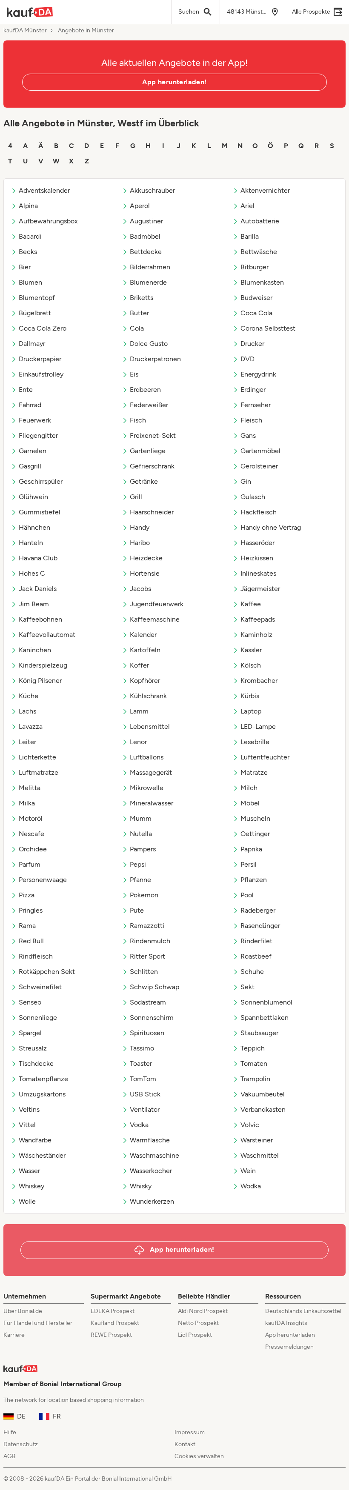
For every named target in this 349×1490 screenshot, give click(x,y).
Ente (26, 389)
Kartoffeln (145, 650)
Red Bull (31, 941)
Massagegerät (151, 772)
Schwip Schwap (154, 987)
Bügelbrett (35, 313)
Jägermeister (260, 589)
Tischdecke (36, 1063)
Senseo (30, 1002)
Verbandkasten (263, 1109)
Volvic (249, 1125)
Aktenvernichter (265, 190)
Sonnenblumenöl (266, 1002)
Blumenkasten (262, 282)
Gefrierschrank (152, 466)
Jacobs (140, 589)
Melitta (29, 788)
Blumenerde (148, 282)
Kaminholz (256, 635)
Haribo (140, 543)
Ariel (247, 206)
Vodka (139, 1125)
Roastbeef (256, 956)
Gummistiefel (39, 512)
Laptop (250, 711)
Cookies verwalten (199, 1456)
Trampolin (255, 1079)
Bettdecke (146, 252)
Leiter (27, 742)
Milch (248, 788)
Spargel (30, 1033)
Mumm (141, 818)
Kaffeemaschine (155, 619)
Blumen (30, 282)
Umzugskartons (42, 1094)
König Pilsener (40, 680)
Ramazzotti (147, 926)
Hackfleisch (258, 512)
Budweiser (256, 298)
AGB (9, 1456)
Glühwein (33, 497)
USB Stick (145, 1094)
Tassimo (142, 1048)
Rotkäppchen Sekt (47, 972)
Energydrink (258, 374)
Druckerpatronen (155, 359)
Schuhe (252, 972)
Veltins (29, 1109)
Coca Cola (256, 313)
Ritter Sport (147, 956)
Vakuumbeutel (262, 1094)
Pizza (26, 895)
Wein (248, 1171)
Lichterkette (37, 757)
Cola (137, 328)
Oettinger (255, 834)
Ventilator (145, 1109)
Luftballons (146, 757)
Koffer (139, 665)
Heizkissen (256, 558)
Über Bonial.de (22, 1311)
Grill (136, 497)
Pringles (31, 910)
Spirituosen (147, 1033)
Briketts (141, 298)
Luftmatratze (38, 772)
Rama (27, 926)
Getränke (144, 481)
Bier (25, 267)
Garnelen (32, 451)
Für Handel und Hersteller (37, 1323)
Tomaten (253, 1063)
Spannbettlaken (264, 1017)
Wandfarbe (35, 1140)
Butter (139, 313)
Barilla (249, 236)
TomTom (143, 1079)
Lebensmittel (150, 726)
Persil (248, 864)
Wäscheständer (42, 1155)
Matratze (254, 772)
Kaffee (250, 604)
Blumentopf (37, 298)
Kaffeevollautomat (47, 635)
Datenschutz (20, 1444)
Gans (248, 435)
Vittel (27, 1125)
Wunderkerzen (152, 1201)
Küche (28, 696)
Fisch (138, 420)
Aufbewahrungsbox (48, 221)
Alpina (28, 206)
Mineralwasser (151, 803)
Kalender (143, 635)
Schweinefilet (40, 987)
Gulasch (252, 497)
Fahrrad (30, 405)
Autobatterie (259, 221)
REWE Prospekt (111, 1335)
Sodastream (148, 1002)
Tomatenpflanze (43, 1079)
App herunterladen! (174, 82)
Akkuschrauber (152, 190)
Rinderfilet (256, 941)
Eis (134, 374)
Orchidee (33, 849)
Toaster (141, 1063)
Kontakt (184, 1444)
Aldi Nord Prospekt (203, 1311)
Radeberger (257, 910)
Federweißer (149, 405)
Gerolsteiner (259, 466)
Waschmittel (259, 1155)
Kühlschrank (148, 696)
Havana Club (38, 558)
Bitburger (254, 267)
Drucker (252, 344)
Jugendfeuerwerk (156, 604)
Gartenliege (148, 451)
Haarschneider (152, 512)
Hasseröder (257, 543)
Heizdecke (146, 558)
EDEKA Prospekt (112, 1311)
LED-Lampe (258, 726)
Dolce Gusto (149, 344)
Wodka (250, 1186)
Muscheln (255, 818)
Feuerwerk (35, 420)
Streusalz (33, 1048)
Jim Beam (34, 604)
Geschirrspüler (41, 481)
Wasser (29, 1171)
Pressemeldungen (289, 1346)
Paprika (251, 849)
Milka (27, 803)
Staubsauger (259, 1033)
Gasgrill (30, 466)
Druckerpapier (40, 359)
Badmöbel (145, 236)
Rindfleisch (36, 956)
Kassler (251, 650)
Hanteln (31, 543)
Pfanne (140, 880)
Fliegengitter (38, 435)
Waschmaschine (154, 1155)
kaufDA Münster (25, 31)
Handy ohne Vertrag (270, 527)
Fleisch (251, 420)
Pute (137, 910)
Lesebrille (254, 742)
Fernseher (255, 405)
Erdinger (253, 389)
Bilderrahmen (150, 267)
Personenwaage (43, 880)
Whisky (141, 1186)
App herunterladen (290, 1335)
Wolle (27, 1201)
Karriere (14, 1335)
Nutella (141, 834)
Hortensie (145, 573)
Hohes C (32, 573)
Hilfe (9, 1432)
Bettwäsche (258, 252)
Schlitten (144, 972)
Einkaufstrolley (41, 374)
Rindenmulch (150, 941)
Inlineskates (258, 573)
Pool (247, 895)
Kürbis (249, 696)
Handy (139, 527)
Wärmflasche (150, 1140)
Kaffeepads (257, 619)
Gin (245, 481)
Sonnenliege (38, 1017)
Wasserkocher (151, 1171)
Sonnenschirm (152, 1017)
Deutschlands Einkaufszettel (303, 1311)
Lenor (138, 742)
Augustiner (146, 221)
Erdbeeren (145, 389)
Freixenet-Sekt (153, 435)
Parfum (29, 864)
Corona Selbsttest (267, 328)
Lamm (139, 711)
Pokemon (144, 895)
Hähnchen (34, 527)
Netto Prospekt (198, 1323)
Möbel (250, 803)
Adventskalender (44, 190)
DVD (247, 359)
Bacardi (30, 236)
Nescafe (31, 834)
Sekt (247, 987)
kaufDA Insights (286, 1323)
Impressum (189, 1432)
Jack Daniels (38, 589)
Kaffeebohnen (40, 619)
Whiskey (31, 1186)
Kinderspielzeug (43, 665)
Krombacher (258, 680)
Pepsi (138, 864)
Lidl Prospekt (195, 1335)
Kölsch (250, 665)
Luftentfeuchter (264, 757)
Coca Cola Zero (42, 328)
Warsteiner (256, 1140)
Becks (28, 252)
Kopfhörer (145, 680)
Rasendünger (260, 926)
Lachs (27, 711)
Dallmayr (32, 344)
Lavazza (31, 726)
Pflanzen (253, 880)
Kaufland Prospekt (115, 1323)
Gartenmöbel (260, 451)
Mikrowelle (146, 788)
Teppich (252, 1048)
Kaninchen (35, 650)
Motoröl (31, 818)
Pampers (143, 849)
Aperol (140, 206)
